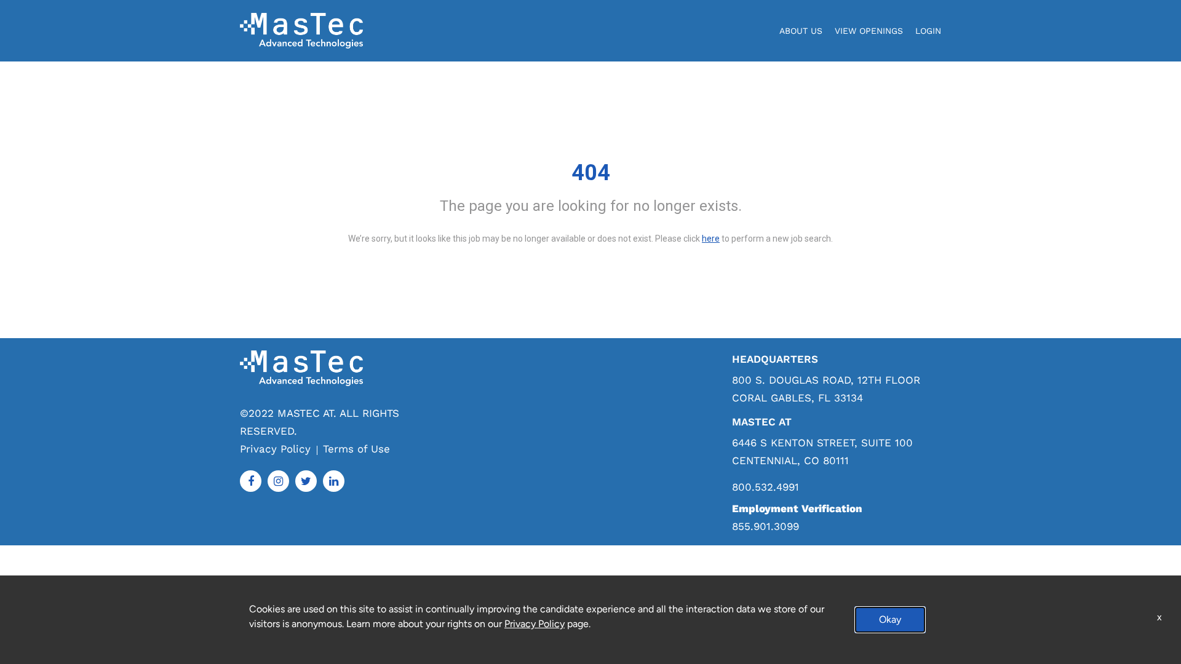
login (928, 31)
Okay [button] (890, 619)
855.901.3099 (765, 526)
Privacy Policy (275, 449)
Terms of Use (356, 449)
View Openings (869, 31)
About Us (800, 31)
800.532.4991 (765, 487)
